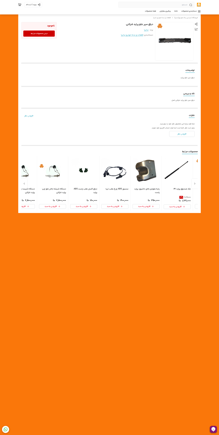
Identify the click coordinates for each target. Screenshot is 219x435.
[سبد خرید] (19, 4)
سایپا (146, 30)
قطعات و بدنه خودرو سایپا (162, 18)
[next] (24, 184)
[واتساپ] (5, 429)
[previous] (195, 184)
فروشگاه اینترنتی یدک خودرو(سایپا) (186, 18)
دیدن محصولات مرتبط (39, 33)
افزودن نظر (28, 116)
